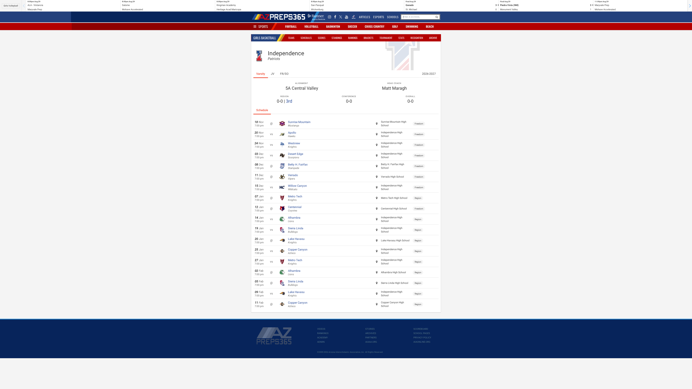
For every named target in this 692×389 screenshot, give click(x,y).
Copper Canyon (297, 251)
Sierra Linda (295, 230)
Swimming (412, 26)
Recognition (417, 38)
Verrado (293, 176)
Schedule (262, 110)
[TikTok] (353, 17)
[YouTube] (346, 17)
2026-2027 (429, 73)
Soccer (352, 26)
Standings (337, 38)
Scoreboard (420, 329)
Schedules (306, 38)
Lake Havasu (296, 240)
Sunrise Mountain (299, 123)
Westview (294, 145)
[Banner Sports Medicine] (316, 17)
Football (291, 26)
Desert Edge (295, 155)
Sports (263, 26)
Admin (321, 342)
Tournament (386, 38)
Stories (370, 329)
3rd (289, 101)
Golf (395, 26)
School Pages (421, 333)
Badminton (333, 26)
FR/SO (284, 73)
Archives (370, 333)
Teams (291, 38)
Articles (364, 17)
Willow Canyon (297, 187)
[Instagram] (329, 17)
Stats (401, 38)
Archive (433, 38)
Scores (321, 38)
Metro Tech (295, 198)
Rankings (353, 38)
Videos (321, 329)
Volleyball (311, 26)
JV (272, 73)
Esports (378, 17)
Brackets (368, 38)
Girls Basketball (264, 37)
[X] (340, 17)
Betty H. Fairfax (298, 166)
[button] (690, 6)
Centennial (294, 208)
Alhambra (294, 219)
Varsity (260, 73)
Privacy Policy (422, 337)
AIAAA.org (371, 342)
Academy (322, 337)
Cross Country (374, 26)
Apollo (292, 134)
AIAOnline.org (421, 342)
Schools (393, 17)
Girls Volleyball (11, 6)
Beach (430, 26)
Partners (371, 337)
